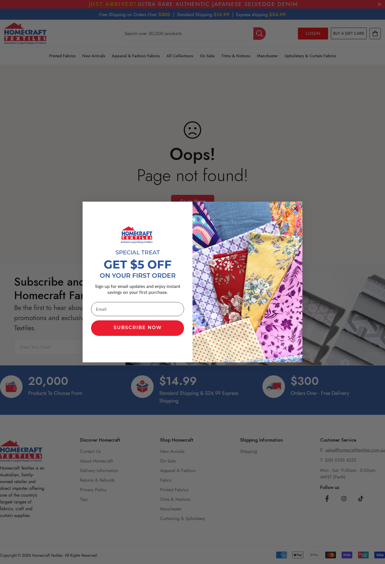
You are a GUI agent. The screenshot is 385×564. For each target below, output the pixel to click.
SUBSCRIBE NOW (138, 328)
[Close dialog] (295, 208)
